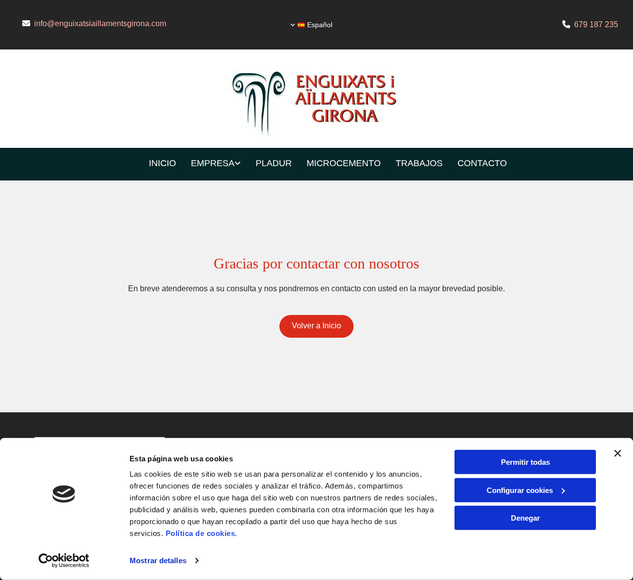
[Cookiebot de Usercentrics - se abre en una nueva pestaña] (64, 560)
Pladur (274, 163)
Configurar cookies (520, 490)
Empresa (212, 163)
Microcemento (344, 163)
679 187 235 (596, 24)
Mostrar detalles (158, 560)
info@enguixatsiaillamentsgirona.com (100, 23)
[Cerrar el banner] (617, 453)
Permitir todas (525, 462)
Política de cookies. (201, 533)
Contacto (482, 163)
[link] (208, 164)
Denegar (525, 518)
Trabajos (419, 163)
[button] (316, 326)
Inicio (162, 163)
